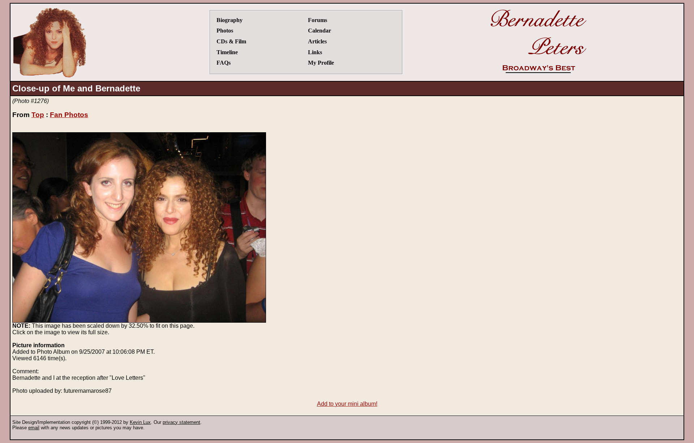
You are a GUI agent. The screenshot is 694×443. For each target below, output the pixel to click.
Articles (317, 41)
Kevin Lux (140, 422)
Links (315, 52)
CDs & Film (231, 41)
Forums (317, 20)
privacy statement (181, 422)
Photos (225, 30)
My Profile (321, 63)
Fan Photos (69, 115)
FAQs (224, 63)
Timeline (227, 52)
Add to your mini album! (347, 404)
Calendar (319, 30)
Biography (230, 20)
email (33, 427)
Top (37, 115)
